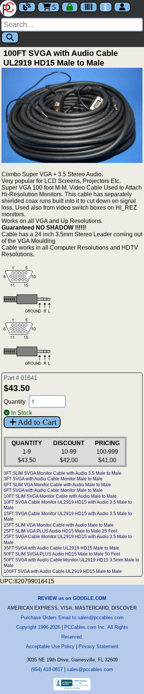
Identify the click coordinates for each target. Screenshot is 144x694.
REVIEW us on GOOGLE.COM (72, 598)
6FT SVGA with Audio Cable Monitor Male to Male (53, 490)
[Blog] (27, 7)
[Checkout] (69, 7)
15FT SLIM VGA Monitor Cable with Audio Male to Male (59, 525)
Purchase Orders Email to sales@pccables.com (72, 617)
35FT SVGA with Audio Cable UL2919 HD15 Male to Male (61, 548)
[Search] (10, 37)
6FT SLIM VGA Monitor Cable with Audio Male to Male (57, 484)
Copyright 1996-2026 (38, 627)
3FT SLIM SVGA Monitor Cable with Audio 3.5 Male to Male (62, 473)
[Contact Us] (105, 7)
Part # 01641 (20, 378)
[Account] (122, 7)
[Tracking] (88, 7)
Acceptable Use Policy (50, 646)
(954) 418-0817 (47, 669)
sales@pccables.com (90, 669)
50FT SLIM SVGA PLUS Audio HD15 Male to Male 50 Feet (62, 554)
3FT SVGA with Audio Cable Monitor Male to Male (53, 478)
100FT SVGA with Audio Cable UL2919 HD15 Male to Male (63, 571)
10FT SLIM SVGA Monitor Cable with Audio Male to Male (60, 496)
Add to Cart (37, 422)
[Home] (9, 7)
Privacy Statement (99, 646)
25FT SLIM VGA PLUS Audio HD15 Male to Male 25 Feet (60, 531)
